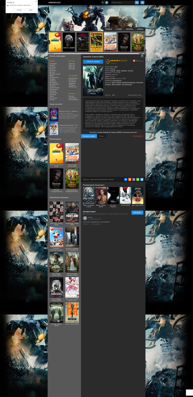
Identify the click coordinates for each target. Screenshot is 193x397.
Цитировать (97, 224)
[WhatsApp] (137, 179)
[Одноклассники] (129, 179)
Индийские (72, 83)
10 (126, 60)
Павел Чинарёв (116, 82)
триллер (130, 70)
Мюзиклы (53, 86)
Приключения (54, 89)
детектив (112, 70)
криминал (124, 70)
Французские (73, 87)
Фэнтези (52, 99)
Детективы (53, 70)
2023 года (72, 69)
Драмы (52, 75)
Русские (71, 96)
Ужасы (52, 96)
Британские (72, 80)
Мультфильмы (54, 84)
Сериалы (129, 29)
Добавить (137, 212)
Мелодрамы (53, 82)
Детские (52, 72)
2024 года (72, 67)
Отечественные (54, 87)
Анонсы (140, 29)
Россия (113, 68)
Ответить (86, 224)
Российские (72, 81)
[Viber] (133, 179)
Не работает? (138, 136)
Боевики (52, 65)
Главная (108, 29)
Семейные (53, 91)
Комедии (52, 79)
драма (118, 70)
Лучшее (119, 29)
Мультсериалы (73, 99)
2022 (115, 66)
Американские (73, 78)
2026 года (72, 63)
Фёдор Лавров (116, 84)
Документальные (55, 74)
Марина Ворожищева (128, 82)
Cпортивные (53, 93)
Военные (52, 69)
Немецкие (72, 85)
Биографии (53, 63)
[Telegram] (141, 179)
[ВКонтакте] (125, 179)
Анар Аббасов (116, 80)
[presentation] (49, 42)
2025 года (72, 65)
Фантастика (53, 98)
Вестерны (53, 67)
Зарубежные (72, 98)
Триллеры (53, 94)
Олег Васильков (127, 84)
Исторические (54, 77)
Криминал (53, 81)
